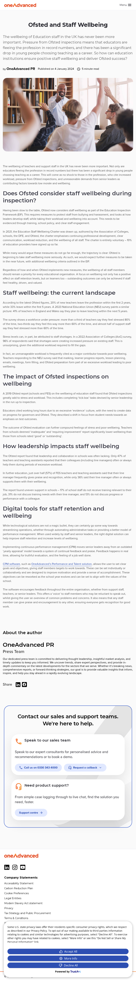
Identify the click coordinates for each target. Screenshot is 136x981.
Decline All (71, 965)
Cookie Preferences (16, 893)
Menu (123, 5)
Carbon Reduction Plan (18, 888)
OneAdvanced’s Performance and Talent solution (61, 564)
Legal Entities (12, 898)
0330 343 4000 (41, 767)
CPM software (11, 564)
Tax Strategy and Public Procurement (27, 913)
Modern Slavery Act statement (23, 903)
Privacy (8, 908)
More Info (70, 958)
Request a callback (85, 767)
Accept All (70, 951)
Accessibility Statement (18, 883)
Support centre (28, 812)
